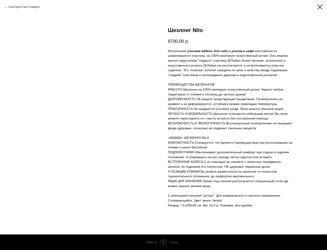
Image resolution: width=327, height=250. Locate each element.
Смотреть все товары (24, 6)
